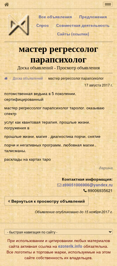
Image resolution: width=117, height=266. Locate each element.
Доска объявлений (28, 78)
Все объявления (55, 16)
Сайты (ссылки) (73, 34)
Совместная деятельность (83, 25)
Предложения (93, 16)
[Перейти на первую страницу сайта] (7, 4)
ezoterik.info (70, 246)
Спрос (42, 25)
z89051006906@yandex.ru (87, 185)
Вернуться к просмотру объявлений (47, 201)
